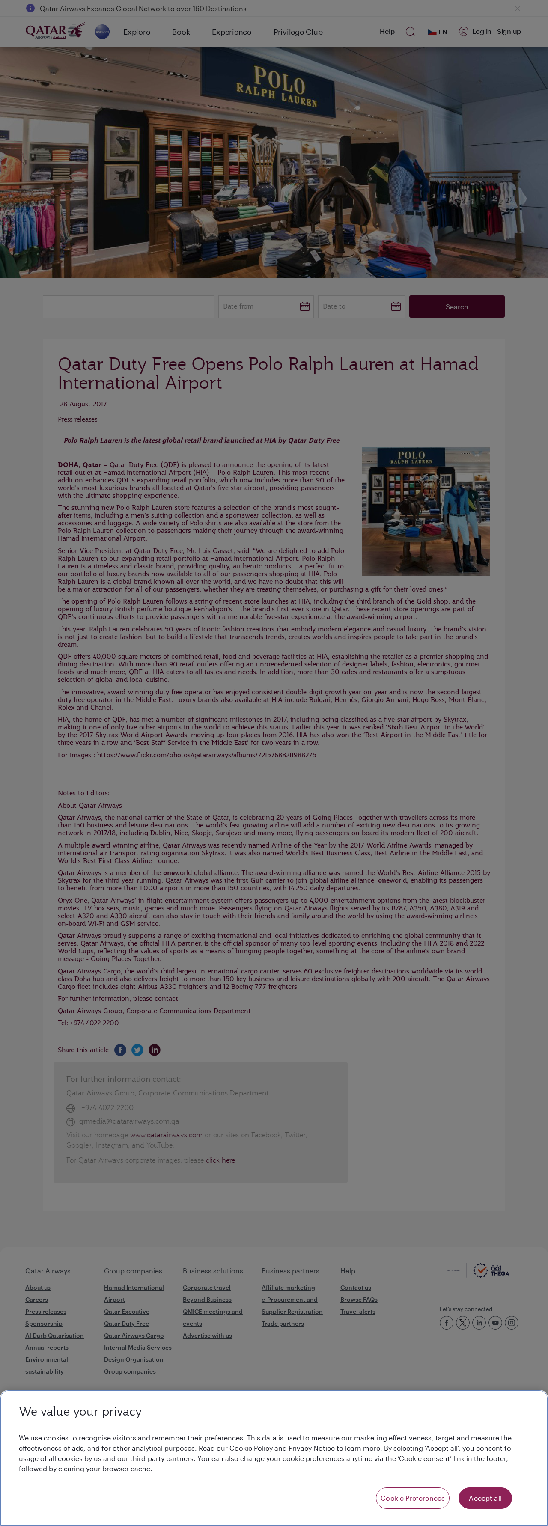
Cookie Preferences (413, 1498)
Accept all (485, 1498)
